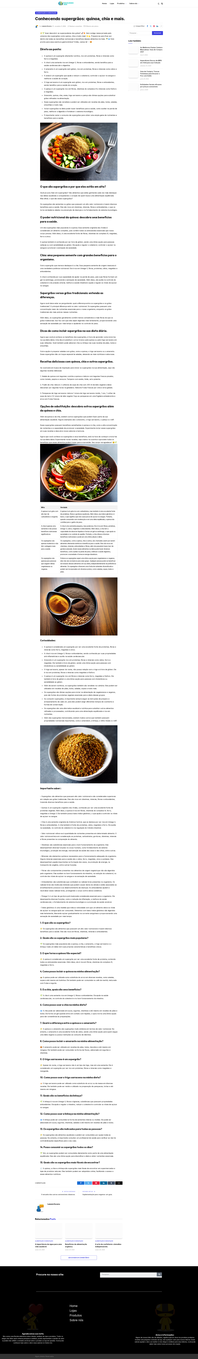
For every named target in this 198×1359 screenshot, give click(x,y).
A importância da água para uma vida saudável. (48, 1245)
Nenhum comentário (76, 26)
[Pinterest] (28, 54)
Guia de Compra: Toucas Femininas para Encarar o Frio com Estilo (150, 73)
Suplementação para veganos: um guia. (97, 1194)
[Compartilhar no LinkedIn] (157, 26)
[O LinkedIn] (28, 49)
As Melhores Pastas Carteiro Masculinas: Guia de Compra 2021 (151, 49)
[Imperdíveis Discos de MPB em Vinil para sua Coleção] (133, 63)
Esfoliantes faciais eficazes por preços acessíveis (151, 85)
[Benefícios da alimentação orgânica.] (78, 1230)
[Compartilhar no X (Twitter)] (150, 26)
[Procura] (162, 3)
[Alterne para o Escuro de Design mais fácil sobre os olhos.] (158, 3)
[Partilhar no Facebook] (147, 26)
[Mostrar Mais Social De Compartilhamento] (161, 26)
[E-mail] (28, 60)
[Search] (159, 1274)
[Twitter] (28, 44)
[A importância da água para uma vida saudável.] (48, 1230)
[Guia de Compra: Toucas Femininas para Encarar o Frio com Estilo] (133, 74)
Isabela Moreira (47, 26)
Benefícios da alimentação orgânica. (76, 1245)
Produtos (120, 3)
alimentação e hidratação (46, 13)
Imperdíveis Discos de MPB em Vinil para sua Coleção (151, 62)
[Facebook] (28, 39)
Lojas (112, 3)
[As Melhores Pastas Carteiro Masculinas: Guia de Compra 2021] (133, 50)
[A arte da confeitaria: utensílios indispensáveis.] (109, 1230)
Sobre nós (133, 3)
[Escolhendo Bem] (66, 3)
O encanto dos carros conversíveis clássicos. (58, 1194)
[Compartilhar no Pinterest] (154, 26)
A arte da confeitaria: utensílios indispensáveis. (108, 1245)
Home (104, 3)
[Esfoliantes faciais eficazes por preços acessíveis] (133, 87)
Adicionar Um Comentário (78, 1257)
